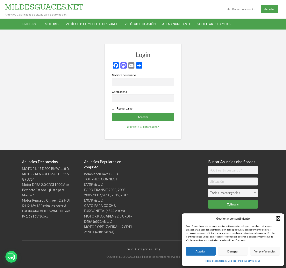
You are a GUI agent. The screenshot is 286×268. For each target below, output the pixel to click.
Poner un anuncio (243, 9)
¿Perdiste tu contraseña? (143, 126)
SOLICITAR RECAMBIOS (214, 24)
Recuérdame (124, 108)
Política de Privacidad (249, 260)
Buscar (234, 204)
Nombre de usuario (124, 75)
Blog (157, 249)
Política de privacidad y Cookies (220, 260)
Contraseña (119, 91)
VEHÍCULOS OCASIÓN (140, 24)
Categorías (143, 249)
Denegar (233, 251)
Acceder (269, 9)
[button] (278, 218)
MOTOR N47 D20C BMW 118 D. (46, 169)
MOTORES (52, 24)
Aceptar (201, 251)
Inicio (129, 249)
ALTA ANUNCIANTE (176, 24)
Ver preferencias (265, 251)
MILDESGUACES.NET (44, 6)
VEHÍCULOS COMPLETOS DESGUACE (92, 24)
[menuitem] (241, 9)
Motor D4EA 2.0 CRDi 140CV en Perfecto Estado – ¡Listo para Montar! (45, 190)
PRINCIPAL (30, 24)
